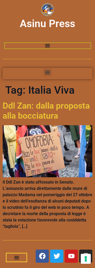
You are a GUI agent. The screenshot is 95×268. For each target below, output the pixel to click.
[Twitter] (56, 256)
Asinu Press (47, 24)
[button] (47, 72)
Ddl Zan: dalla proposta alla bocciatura (46, 111)
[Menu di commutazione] (47, 45)
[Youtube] (71, 256)
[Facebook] (42, 256)
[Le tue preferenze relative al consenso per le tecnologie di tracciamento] (86, 259)
